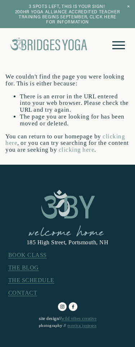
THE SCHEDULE (31, 280)
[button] (128, 6)
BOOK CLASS (27, 255)
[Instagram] (62, 306)
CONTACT (22, 293)
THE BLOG (23, 267)
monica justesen (81, 326)
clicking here (77, 149)
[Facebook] (73, 306)
